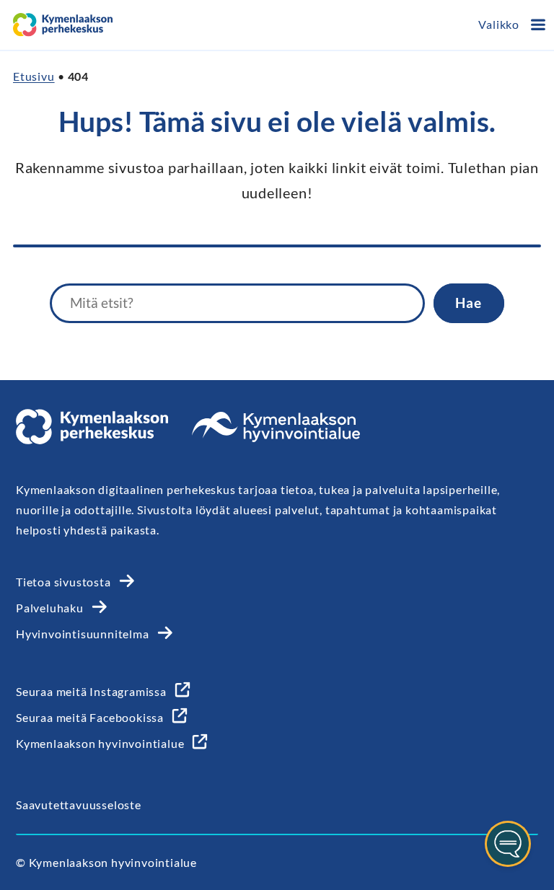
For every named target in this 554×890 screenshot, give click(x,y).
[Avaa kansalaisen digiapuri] (508, 844)
